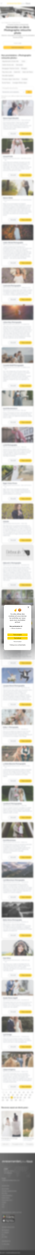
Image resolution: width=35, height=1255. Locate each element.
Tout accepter (17, 635)
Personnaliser (17, 641)
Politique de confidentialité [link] (17, 645)
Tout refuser (17, 638)
